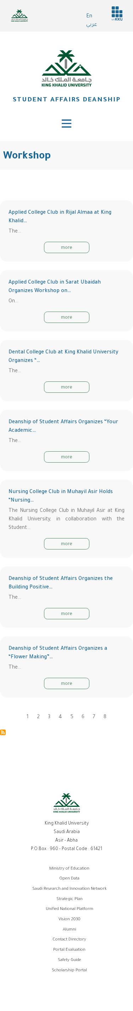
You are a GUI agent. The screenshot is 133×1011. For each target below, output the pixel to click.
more (66, 248)
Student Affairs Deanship (67, 100)
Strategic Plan (69, 899)
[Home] (66, 68)
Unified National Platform (69, 909)
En (89, 16)
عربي (91, 25)
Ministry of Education (69, 869)
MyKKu (117, 13)
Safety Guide (69, 960)
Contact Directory (69, 940)
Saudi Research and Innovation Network (69, 889)
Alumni (69, 930)
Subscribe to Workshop (3, 732)
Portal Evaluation (69, 950)
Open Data (69, 879)
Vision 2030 (70, 919)
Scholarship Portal (69, 970)
